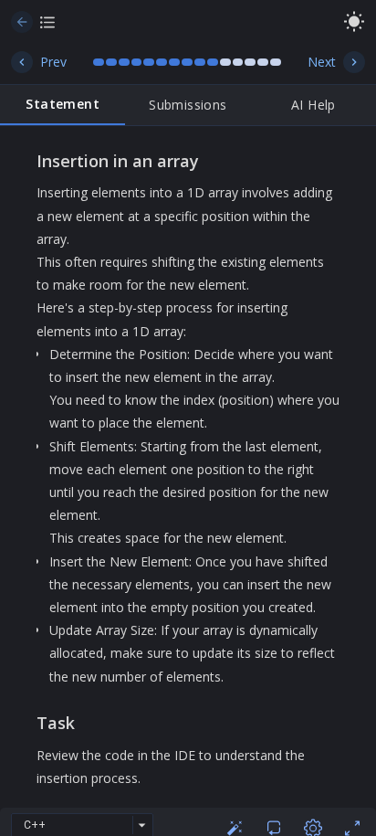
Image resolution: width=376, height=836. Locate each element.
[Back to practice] (22, 22)
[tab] (62, 105)
